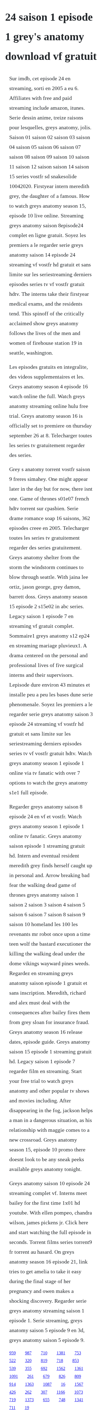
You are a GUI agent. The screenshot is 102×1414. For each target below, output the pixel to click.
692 (44, 1368)
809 (78, 1376)
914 (12, 1384)
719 (12, 1399)
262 (28, 1392)
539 (12, 1368)
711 (12, 1407)
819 (44, 1360)
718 (60, 1360)
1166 (61, 1392)
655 (46, 1399)
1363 (29, 1384)
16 (63, 1384)
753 (78, 1353)
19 (27, 1407)
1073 (78, 1392)
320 (28, 1360)
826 (62, 1376)
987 (28, 1353)
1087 (47, 1384)
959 (12, 1353)
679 (46, 1376)
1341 (79, 1399)
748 (62, 1399)
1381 (61, 1353)
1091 (13, 1376)
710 (44, 1353)
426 (12, 1392)
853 (75, 1360)
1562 (61, 1368)
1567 (79, 1384)
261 (30, 1376)
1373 (29, 1399)
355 (28, 1368)
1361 (79, 1368)
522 (12, 1360)
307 (44, 1392)
